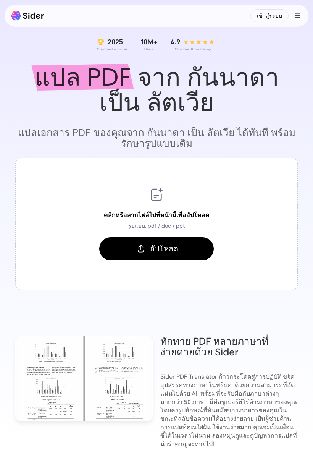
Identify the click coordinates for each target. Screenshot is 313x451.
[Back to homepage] (28, 15)
